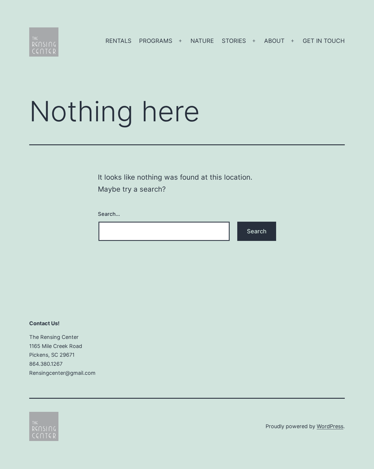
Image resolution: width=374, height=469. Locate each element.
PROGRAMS (155, 40)
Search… (109, 214)
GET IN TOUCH (324, 40)
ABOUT (274, 40)
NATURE (202, 40)
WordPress (330, 426)
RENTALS (118, 40)
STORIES (234, 40)
